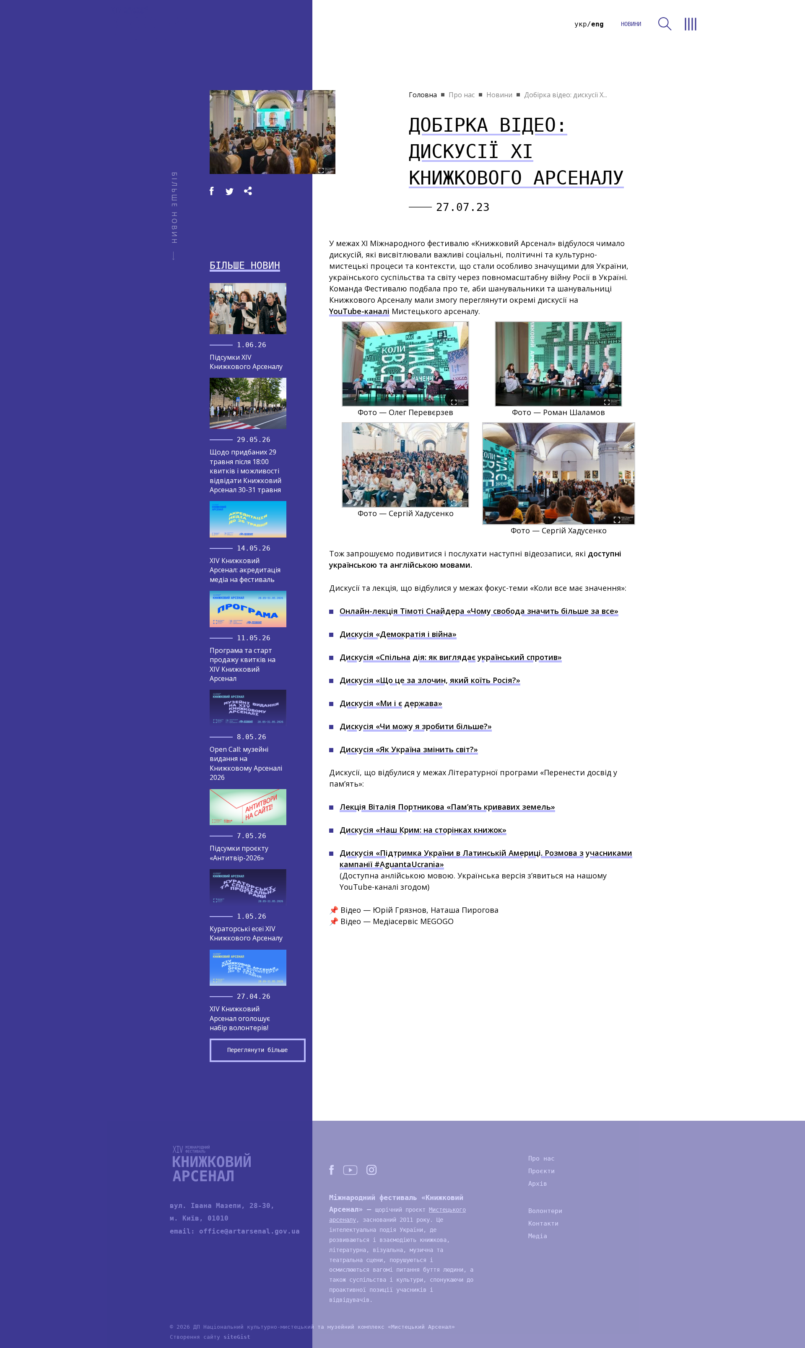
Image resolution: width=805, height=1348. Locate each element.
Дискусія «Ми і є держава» (391, 703)
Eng (597, 24)
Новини (499, 94)
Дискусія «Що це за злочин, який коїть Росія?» (430, 680)
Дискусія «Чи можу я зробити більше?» (416, 726)
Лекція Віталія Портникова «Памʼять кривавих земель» (447, 807)
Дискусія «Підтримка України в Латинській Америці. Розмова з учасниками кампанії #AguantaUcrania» (486, 858)
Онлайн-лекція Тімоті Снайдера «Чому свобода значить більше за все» (479, 611)
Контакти (543, 1223)
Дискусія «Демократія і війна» (398, 634)
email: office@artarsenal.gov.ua (235, 1231)
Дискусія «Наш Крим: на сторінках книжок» (423, 830)
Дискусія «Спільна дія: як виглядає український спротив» (451, 657)
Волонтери (545, 1211)
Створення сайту (210, 1337)
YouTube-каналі (359, 311)
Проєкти (541, 1171)
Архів (537, 1183)
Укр (580, 24)
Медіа (537, 1236)
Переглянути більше (257, 1050)
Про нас (462, 94)
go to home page (150, 24)
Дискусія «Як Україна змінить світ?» (409, 749)
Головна (423, 94)
